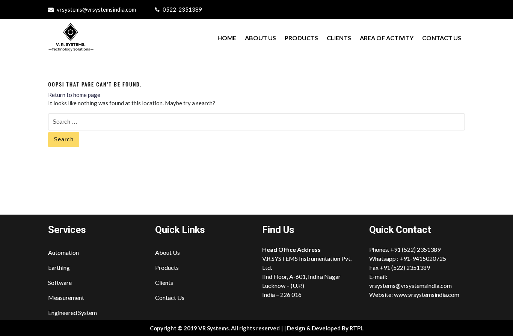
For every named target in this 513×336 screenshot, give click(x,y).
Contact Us (441, 37)
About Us (260, 37)
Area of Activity (386, 37)
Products (301, 37)
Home (226, 37)
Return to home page (74, 94)
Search (64, 139)
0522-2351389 (182, 9)
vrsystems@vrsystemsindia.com (96, 9)
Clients (339, 37)
